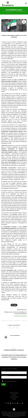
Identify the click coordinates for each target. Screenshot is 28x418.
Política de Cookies (14, 396)
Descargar (14, 305)
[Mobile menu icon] (26, 3)
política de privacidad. (12, 381)
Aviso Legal (14, 394)
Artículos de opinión (6, 20)
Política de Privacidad (14, 392)
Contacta (14, 398)
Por (17, 320)
